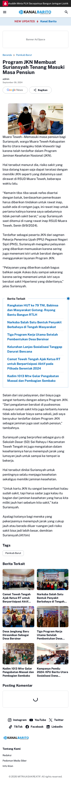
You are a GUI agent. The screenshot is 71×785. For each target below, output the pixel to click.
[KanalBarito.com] (35, 12)
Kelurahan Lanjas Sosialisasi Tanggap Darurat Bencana (34, 349)
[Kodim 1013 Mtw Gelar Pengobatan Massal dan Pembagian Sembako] (18, 653)
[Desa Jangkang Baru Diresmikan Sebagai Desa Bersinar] (18, 616)
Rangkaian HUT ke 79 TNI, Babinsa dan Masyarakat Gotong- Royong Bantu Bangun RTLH (32, 309)
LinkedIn (57, 726)
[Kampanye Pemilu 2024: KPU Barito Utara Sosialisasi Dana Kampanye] (53, 653)
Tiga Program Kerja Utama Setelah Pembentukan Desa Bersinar (32, 337)
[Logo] (35, 738)
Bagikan (42, 90)
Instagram (20, 720)
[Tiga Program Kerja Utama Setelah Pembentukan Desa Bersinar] (53, 616)
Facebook (37, 726)
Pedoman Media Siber (15, 760)
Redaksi (7, 755)
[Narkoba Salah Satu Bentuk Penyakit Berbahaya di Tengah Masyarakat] (53, 579)
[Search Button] (66, 12)
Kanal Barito (48, 21)
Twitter (59, 720)
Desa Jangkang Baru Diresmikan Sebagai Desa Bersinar (16, 635)
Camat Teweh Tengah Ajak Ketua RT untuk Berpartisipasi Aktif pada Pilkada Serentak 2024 (33, 363)
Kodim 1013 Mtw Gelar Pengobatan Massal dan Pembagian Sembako (33, 378)
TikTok (18, 726)
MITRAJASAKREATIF (29, 776)
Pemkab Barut (13, 553)
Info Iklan (8, 766)
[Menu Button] (4, 12)
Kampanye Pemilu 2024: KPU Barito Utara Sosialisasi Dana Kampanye (52, 672)
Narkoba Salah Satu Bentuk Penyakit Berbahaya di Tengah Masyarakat (34, 324)
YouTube (40, 720)
